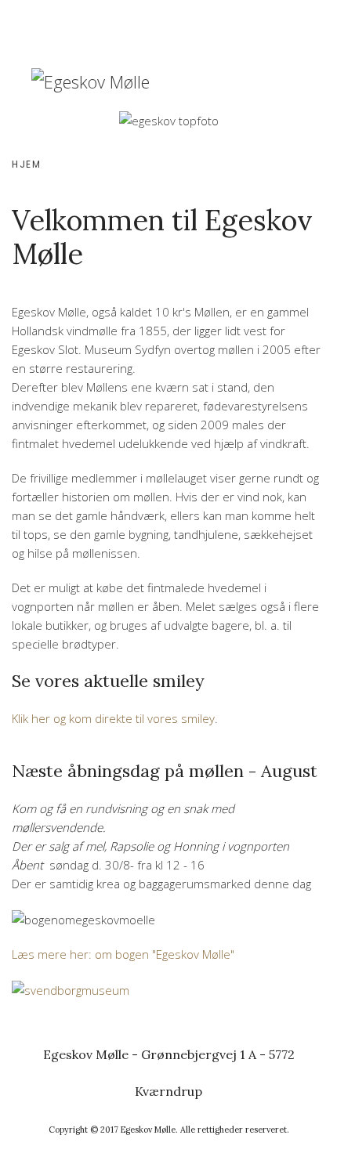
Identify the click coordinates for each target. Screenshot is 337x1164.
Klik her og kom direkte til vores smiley (113, 718)
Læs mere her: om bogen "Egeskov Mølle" (123, 954)
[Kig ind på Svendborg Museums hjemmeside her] (70, 988)
